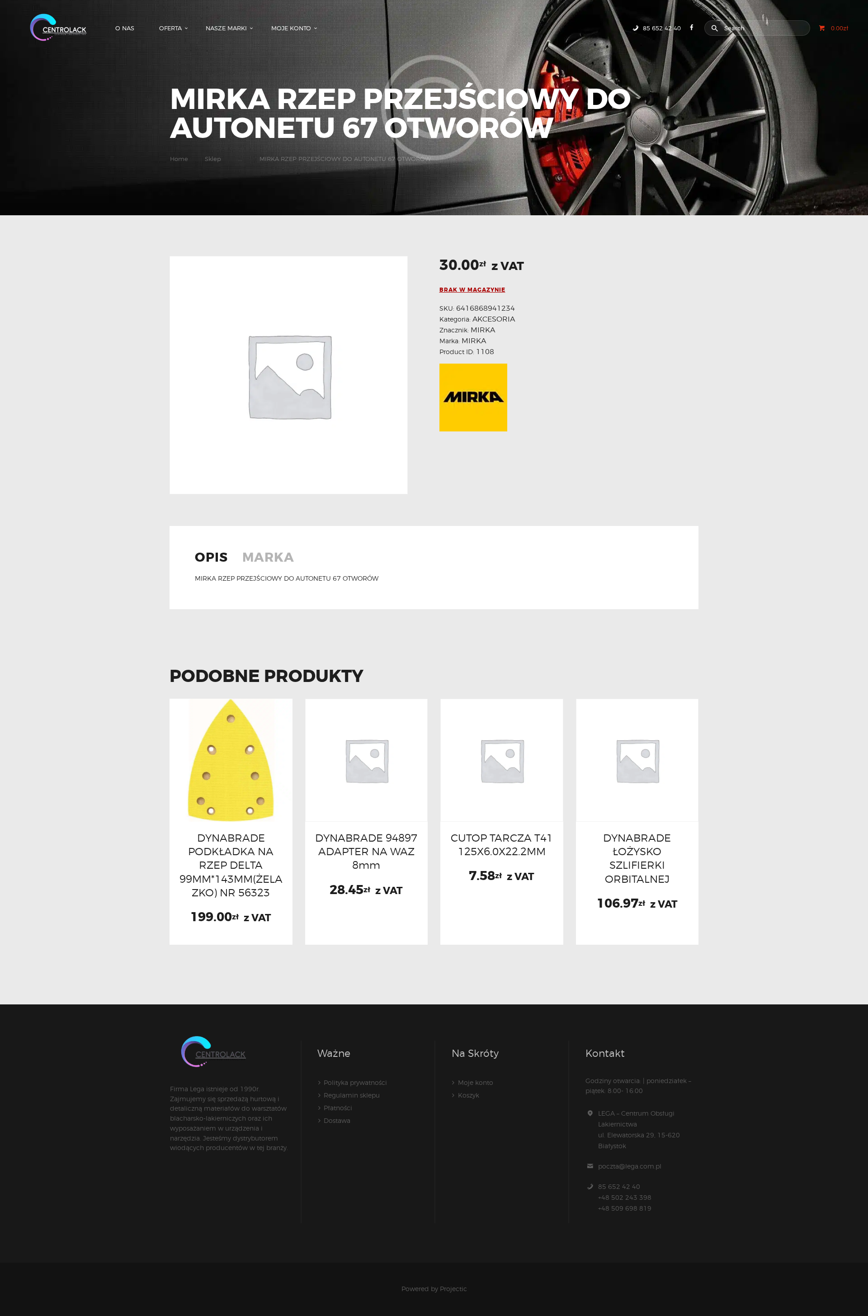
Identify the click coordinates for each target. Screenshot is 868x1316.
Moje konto (475, 1082)
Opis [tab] (211, 558)
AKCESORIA (493, 319)
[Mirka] (473, 397)
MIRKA (483, 330)
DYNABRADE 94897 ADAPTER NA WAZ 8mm (366, 851)
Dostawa (337, 1120)
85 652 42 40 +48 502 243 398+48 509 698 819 (624, 1197)
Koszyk (468, 1095)
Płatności (338, 1108)
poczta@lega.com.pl (629, 1166)
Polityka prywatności (355, 1082)
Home (179, 158)
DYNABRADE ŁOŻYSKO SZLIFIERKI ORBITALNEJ (637, 858)
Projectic (453, 1288)
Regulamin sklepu (352, 1095)
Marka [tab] (268, 558)
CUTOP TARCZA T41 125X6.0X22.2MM (502, 844)
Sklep (213, 158)
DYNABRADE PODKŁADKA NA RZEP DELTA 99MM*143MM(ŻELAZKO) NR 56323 (231, 865)
